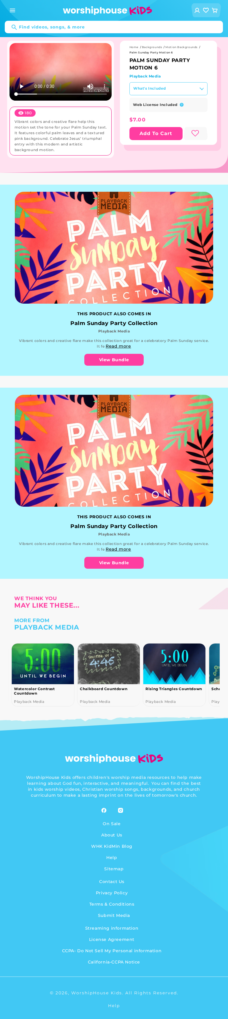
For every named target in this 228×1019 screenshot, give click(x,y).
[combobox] (114, 27)
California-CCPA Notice (114, 962)
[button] (12, 10)
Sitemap (114, 868)
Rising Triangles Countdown (108, 689)
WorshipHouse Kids (96, 993)
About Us (111, 835)
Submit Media (114, 915)
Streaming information (112, 928)
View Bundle (114, 359)
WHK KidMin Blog (111, 846)
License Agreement (111, 939)
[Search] (11, 27)
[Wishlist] (206, 10)
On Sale (112, 823)
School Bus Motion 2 (166, 689)
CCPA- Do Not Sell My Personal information (112, 950)
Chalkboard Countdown (37, 689)
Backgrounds (152, 47)
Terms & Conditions (111, 904)
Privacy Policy (112, 893)
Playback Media (145, 76)
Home (134, 47)
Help (111, 857)
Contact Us (111, 881)
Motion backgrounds (181, 47)
